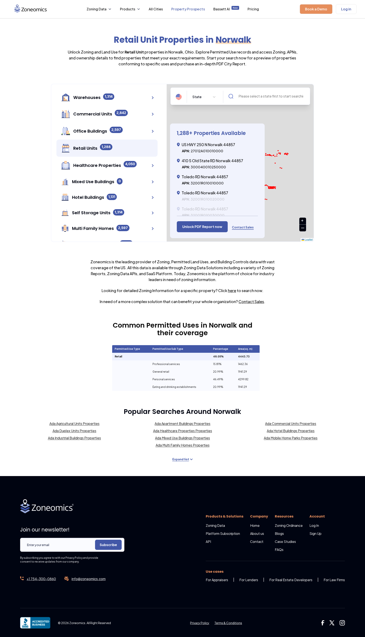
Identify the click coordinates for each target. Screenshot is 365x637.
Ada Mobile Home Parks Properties (290, 438)
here (232, 290)
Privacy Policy (199, 623)
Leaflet (308, 239)
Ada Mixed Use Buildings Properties (182, 438)
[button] (316, 9)
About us (257, 533)
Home (255, 525)
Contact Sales (251, 301)
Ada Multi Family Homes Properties (183, 445)
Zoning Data (96, 9)
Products (127, 9)
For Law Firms (334, 580)
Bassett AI (225, 9)
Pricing (253, 9)
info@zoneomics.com (89, 579)
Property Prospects (188, 9)
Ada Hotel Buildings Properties (291, 430)
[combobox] (192, 97)
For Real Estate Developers (290, 580)
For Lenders (248, 580)
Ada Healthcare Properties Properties (182, 430)
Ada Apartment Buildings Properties (182, 423)
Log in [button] (346, 9)
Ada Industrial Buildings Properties (74, 438)
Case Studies (285, 541)
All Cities (156, 9)
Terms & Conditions (228, 623)
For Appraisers (217, 580)
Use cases (214, 571)
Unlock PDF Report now (202, 226)
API (208, 541)
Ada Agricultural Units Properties (74, 423)
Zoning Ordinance (289, 525)
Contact (256, 541)
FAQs (279, 549)
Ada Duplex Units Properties (74, 430)
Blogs (279, 533)
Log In (314, 525)
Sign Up (315, 533)
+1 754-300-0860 (41, 579)
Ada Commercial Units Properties (290, 423)
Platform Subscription (223, 533)
